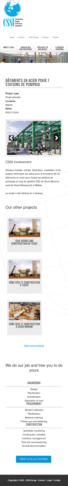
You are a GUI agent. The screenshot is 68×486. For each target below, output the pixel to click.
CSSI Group (31, 480)
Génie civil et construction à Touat (24, 283)
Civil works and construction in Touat (24, 242)
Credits (56, 480)
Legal (49, 480)
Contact (41, 480)
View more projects (34, 345)
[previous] (11, 138)
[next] (56, 138)
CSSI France (13, 13)
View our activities (33, 459)
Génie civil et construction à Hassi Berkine (24, 325)
